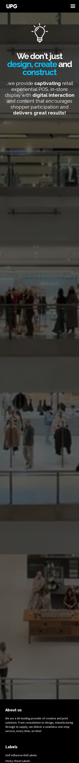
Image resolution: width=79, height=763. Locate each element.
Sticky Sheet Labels (17, 761)
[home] (37, 6)
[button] (75, 6)
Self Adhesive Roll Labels (21, 755)
